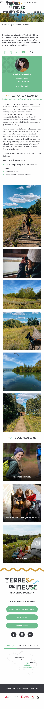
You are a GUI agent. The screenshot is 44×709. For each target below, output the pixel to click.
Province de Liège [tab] (28, 646)
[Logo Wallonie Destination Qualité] (32, 697)
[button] (30, 2)
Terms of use (24, 688)
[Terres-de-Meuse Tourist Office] (16, 6)
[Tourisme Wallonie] (8, 697)
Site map (34, 688)
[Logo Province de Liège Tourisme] (25, 697)
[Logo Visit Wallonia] (15, 697)
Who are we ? (11, 688)
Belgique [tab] (11, 646)
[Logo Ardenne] (37, 697)
